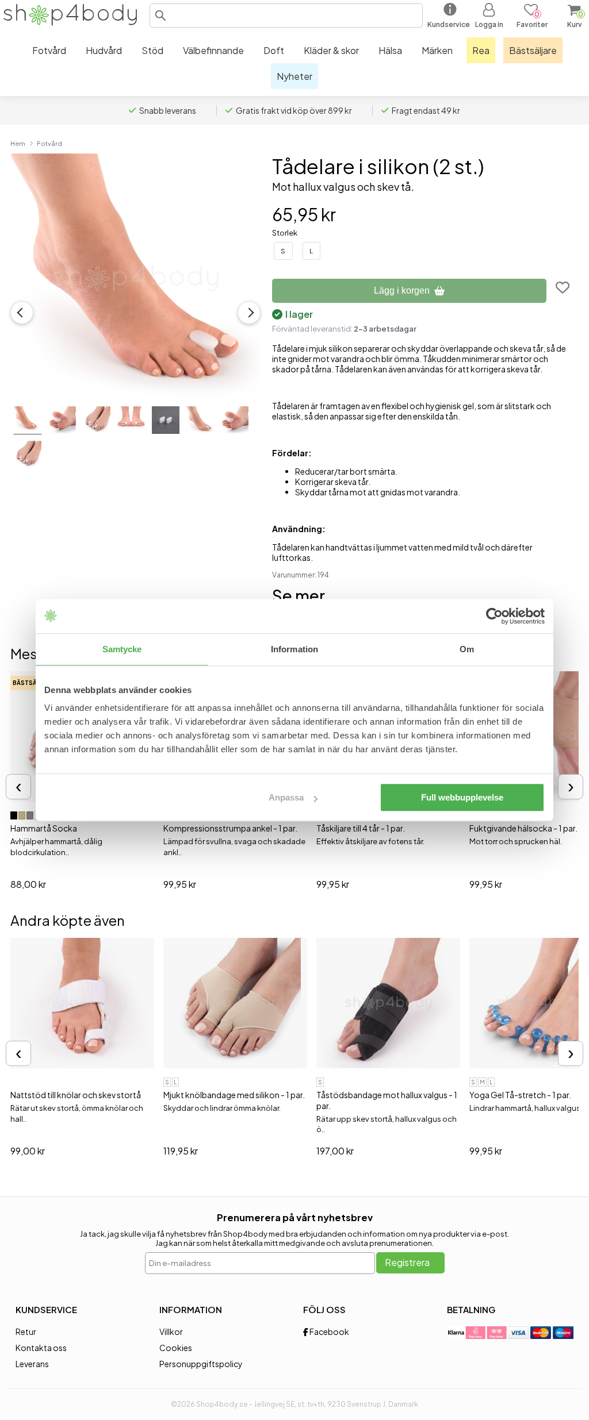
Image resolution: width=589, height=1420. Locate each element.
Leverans (32, 1364)
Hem (17, 143)
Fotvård (49, 143)
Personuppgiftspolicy (201, 1364)
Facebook (328, 1331)
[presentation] (18, 786)
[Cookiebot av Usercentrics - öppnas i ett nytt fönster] (494, 616)
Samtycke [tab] (122, 649)
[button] (160, 15)
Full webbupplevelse (462, 797)
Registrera (407, 1262)
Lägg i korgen (402, 290)
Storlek (284, 232)
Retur (26, 1331)
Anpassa (286, 797)
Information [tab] (294, 649)
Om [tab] (467, 649)
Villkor (171, 1331)
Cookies (175, 1347)
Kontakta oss (41, 1347)
